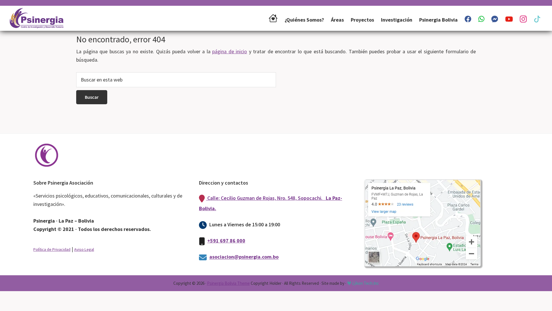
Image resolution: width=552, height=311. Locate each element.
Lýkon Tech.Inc (365, 283)
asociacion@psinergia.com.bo (244, 257)
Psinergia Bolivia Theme (228, 283)
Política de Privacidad (51, 249)
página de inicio (229, 51)
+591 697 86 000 (226, 240)
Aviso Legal (84, 249)
